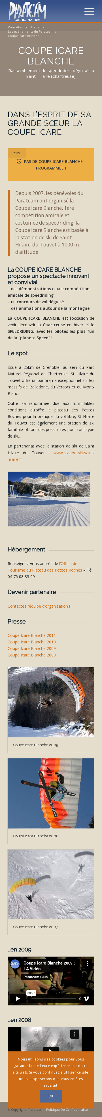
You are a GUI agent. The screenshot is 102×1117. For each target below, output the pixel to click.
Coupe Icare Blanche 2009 (32, 648)
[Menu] (86, 11)
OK (51, 1096)
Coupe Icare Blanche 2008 (32, 655)
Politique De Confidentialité (67, 1109)
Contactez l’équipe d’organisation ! (39, 606)
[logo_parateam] (42, 11)
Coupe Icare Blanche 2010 (32, 642)
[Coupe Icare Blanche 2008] (51, 793)
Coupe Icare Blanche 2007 (35, 927)
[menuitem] (86, 11)
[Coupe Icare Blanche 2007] (51, 884)
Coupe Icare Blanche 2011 (32, 635)
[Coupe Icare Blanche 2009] (51, 702)
